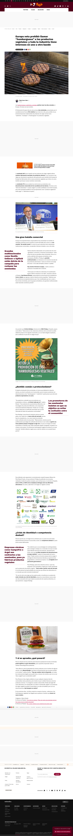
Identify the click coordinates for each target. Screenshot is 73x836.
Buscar (10, 6)
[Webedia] (8, 801)
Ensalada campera (34, 764)
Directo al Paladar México (36, 824)
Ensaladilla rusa (16, 764)
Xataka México (7, 823)
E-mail (68, 6)
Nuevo (8, 6)
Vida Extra (16, 809)
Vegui (28, 772)
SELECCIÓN (41, 9)
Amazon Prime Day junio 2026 (9, 785)
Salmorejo (28, 764)
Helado (29, 28)
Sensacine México (27, 823)
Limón (53, 28)
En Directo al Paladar (38, 163)
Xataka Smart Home (7, 814)
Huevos (28, 784)
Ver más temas (8, 790)
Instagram (63, 6)
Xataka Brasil (7, 825)
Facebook (65, 6)
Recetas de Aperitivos (18, 777)
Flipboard (28, 49)
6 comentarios (20, 49)
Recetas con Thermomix (7, 773)
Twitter (26, 49)
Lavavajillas (34, 28)
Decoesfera (54, 809)
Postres (17, 772)
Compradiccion (55, 811)
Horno (17, 784)
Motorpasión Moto (45, 809)
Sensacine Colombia (26, 826)
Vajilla (39, 28)
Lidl (16, 28)
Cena (13, 28)
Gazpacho (24, 28)
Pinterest (57, 790)
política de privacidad (53, 776)
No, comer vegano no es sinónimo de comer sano (39, 703)
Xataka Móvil (7, 809)
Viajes (6, 776)
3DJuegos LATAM (17, 823)
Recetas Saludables (18, 781)
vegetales (39, 707)
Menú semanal (44, 28)
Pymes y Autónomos (63, 810)
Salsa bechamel (60, 764)
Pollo (6, 780)
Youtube (60, 6)
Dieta (49, 28)
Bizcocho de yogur (52, 764)
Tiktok (58, 6)
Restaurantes (30, 780)
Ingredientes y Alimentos (25, 707)
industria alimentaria (47, 707)
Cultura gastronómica (30, 777)
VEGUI (48, 9)
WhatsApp (55, 6)
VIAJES (33, 9)
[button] (24, 100)
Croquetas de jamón (43, 764)
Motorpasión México (44, 824)
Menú (5, 6)
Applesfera (7, 811)
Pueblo (20, 28)
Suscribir (57, 774)
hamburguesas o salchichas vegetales (27, 105)
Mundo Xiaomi (7, 816)
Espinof (25, 809)
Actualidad (33, 707)
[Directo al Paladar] (36, 5)
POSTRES (25, 9)
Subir (64, 801)
